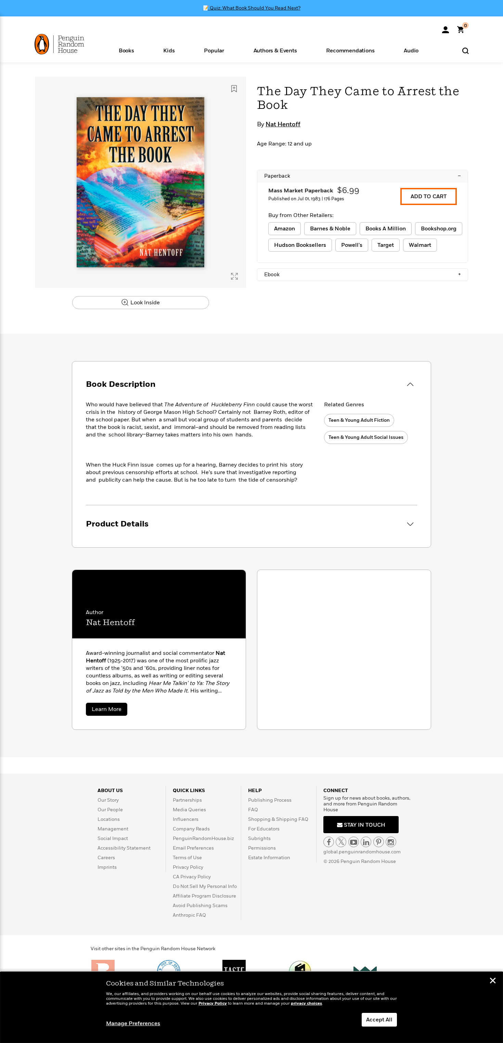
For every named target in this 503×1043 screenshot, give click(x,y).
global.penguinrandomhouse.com (362, 852)
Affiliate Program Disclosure (204, 896)
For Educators (264, 829)
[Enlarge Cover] (234, 276)
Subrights (259, 838)
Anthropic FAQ (189, 915)
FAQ (253, 809)
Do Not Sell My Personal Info (205, 886)
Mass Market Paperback (300, 190)
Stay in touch (364, 825)
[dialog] (251, 1007)
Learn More (109, 710)
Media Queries (189, 809)
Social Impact (113, 838)
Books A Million (385, 228)
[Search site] (465, 50)
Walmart (420, 245)
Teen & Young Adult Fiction (359, 420)
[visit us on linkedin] (366, 842)
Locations (109, 819)
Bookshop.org (438, 228)
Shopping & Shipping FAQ (278, 819)
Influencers (185, 819)
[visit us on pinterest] (378, 842)
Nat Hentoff (283, 124)
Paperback (362, 176)
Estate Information (269, 857)
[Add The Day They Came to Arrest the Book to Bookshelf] (234, 88)
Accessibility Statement (124, 848)
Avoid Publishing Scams (200, 905)
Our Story (108, 800)
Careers (106, 857)
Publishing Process (270, 800)
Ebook (362, 274)
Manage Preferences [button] (133, 1023)
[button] (126, 50)
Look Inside (144, 302)
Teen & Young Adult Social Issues (365, 437)
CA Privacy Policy (192, 877)
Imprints (107, 867)
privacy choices (306, 1003)
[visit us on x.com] (341, 842)
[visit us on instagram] (391, 842)
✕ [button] (493, 981)
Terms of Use (187, 857)
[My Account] (445, 27)
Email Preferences (193, 848)
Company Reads (191, 829)
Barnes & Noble (330, 228)
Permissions (262, 848)
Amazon (284, 228)
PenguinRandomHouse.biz (203, 838)
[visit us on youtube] (353, 842)
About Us (110, 790)
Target (385, 245)
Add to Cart (429, 196)
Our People (110, 809)
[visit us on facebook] (328, 842)
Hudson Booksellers (300, 245)
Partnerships (187, 800)
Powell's (351, 245)
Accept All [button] (379, 1019)
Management (113, 829)
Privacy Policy (188, 867)
